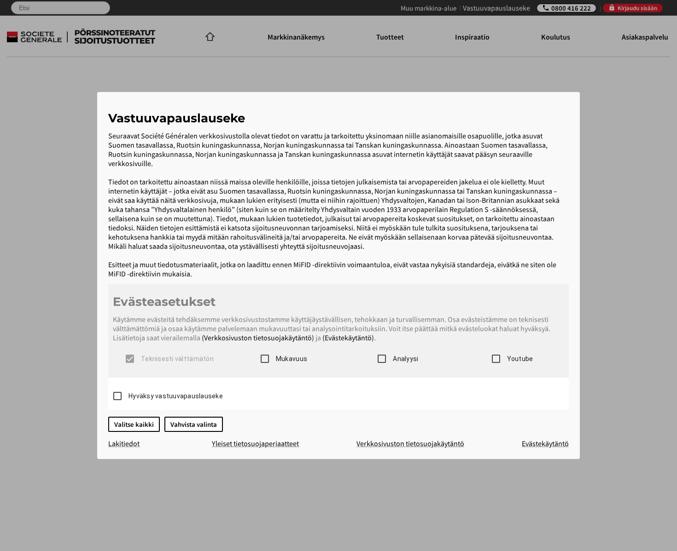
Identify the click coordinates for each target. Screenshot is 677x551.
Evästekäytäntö (545, 443)
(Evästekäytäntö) (348, 337)
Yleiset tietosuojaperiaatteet (255, 443)
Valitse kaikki (134, 424)
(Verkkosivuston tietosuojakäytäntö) (258, 337)
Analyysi (405, 358)
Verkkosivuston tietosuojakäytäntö (410, 443)
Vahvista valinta (193, 424)
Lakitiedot (124, 443)
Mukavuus (291, 358)
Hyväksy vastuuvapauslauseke (175, 396)
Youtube (520, 358)
